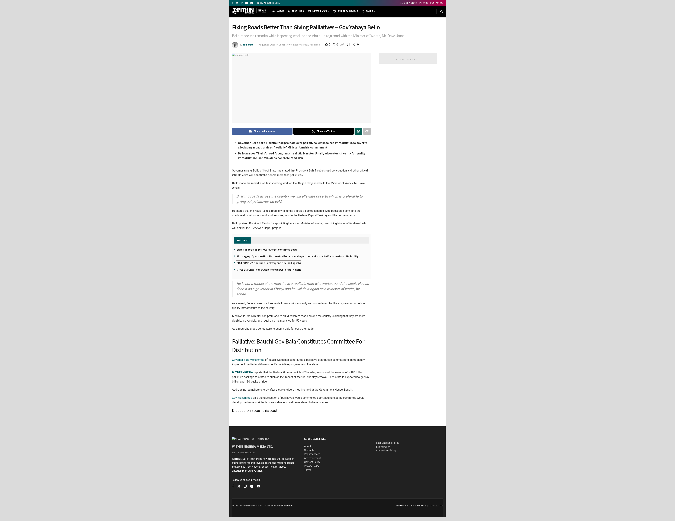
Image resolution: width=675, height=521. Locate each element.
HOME (280, 11)
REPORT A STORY (408, 3)
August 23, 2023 (267, 44)
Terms (307, 469)
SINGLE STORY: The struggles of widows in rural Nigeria (268, 269)
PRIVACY (423, 3)
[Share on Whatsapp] (358, 131)
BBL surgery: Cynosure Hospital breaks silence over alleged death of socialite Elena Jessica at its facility (297, 256)
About (307, 446)
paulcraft (248, 44)
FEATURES (298, 11)
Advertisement (312, 458)
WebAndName (286, 505)
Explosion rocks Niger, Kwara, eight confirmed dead (266, 249)
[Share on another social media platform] (367, 131)
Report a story (312, 454)
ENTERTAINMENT (348, 11)
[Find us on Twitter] (237, 3)
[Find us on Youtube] (246, 3)
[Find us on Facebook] (232, 3)
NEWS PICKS (319, 11)
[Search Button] (441, 11)
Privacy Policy (311, 466)
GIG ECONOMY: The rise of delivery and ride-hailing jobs (268, 263)
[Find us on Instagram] (242, 3)
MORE (369, 11)
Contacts (309, 450)
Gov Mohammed (242, 397)
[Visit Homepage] (249, 11)
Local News (285, 44)
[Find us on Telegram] (251, 3)
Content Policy (312, 462)
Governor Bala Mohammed (248, 359)
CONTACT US (436, 3)
